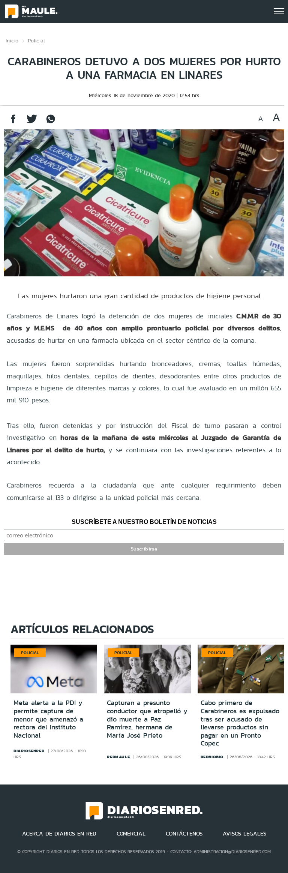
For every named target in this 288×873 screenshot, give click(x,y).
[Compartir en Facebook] (13, 122)
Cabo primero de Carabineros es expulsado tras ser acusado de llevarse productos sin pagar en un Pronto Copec (240, 723)
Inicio (12, 40)
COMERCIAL (131, 834)
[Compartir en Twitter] (32, 122)
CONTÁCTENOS (184, 834)
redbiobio (212, 757)
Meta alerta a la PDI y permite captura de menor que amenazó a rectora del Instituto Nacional (48, 719)
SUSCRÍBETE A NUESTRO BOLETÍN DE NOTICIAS (144, 522)
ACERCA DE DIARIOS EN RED (59, 834)
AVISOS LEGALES (244, 834)
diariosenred (29, 751)
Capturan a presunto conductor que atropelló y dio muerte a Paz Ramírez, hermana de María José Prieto (147, 719)
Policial (36, 40)
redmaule (118, 757)
